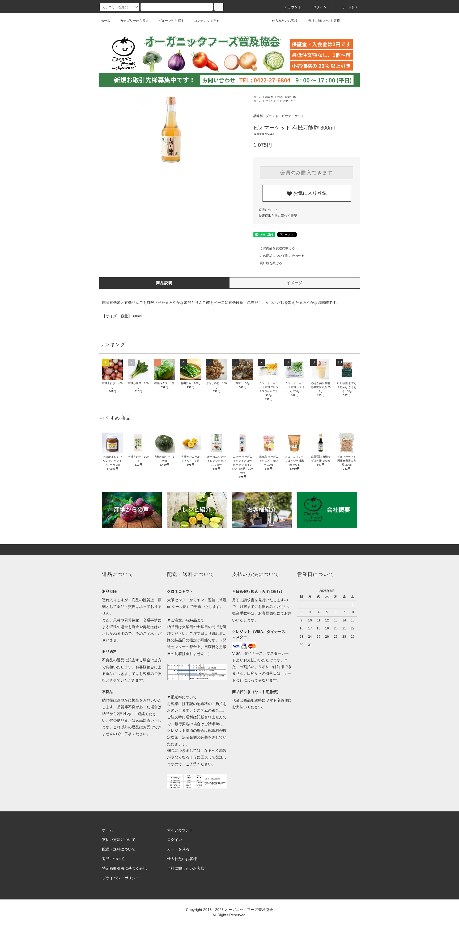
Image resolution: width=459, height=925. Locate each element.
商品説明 (164, 283)
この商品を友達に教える (277, 248)
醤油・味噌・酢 (286, 97)
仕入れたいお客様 (284, 21)
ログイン (320, 7)
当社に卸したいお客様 (323, 21)
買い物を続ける (271, 263)
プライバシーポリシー (120, 878)
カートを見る (178, 849)
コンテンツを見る (206, 21)
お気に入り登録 (309, 192)
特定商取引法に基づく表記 (278, 216)
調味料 (269, 97)
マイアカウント (180, 830)
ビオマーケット (289, 100)
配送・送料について (118, 849)
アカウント (293, 7)
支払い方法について (118, 839)
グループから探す (171, 21)
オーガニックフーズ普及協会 (249, 909)
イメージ (294, 283)
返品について (268, 210)
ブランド (270, 100)
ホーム (105, 21)
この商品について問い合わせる (282, 256)
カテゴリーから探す (134, 21)
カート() (349, 7)
